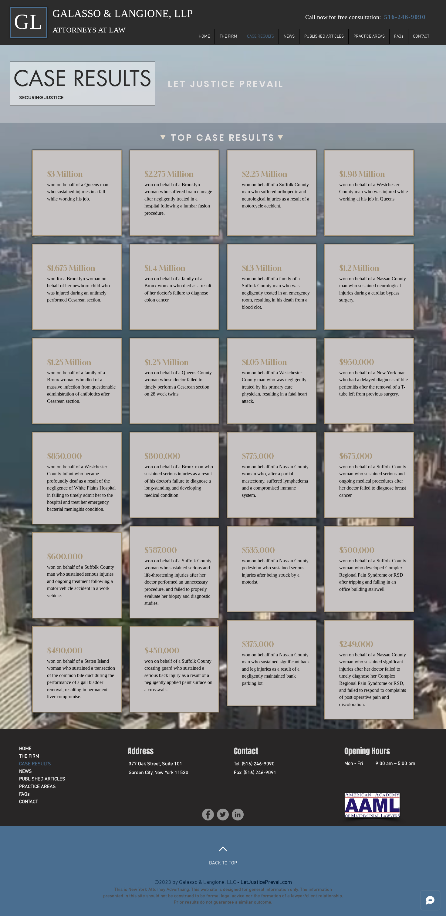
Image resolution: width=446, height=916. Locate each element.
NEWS (25, 772)
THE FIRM (29, 756)
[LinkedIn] (238, 814)
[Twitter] (223, 814)
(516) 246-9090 (258, 764)
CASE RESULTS (35, 764)
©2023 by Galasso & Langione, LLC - (223, 882)
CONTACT (28, 802)
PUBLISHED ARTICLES (40, 779)
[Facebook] (208, 814)
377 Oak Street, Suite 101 (155, 764)
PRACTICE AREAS (37, 787)
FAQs (24, 794)
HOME (25, 749)
